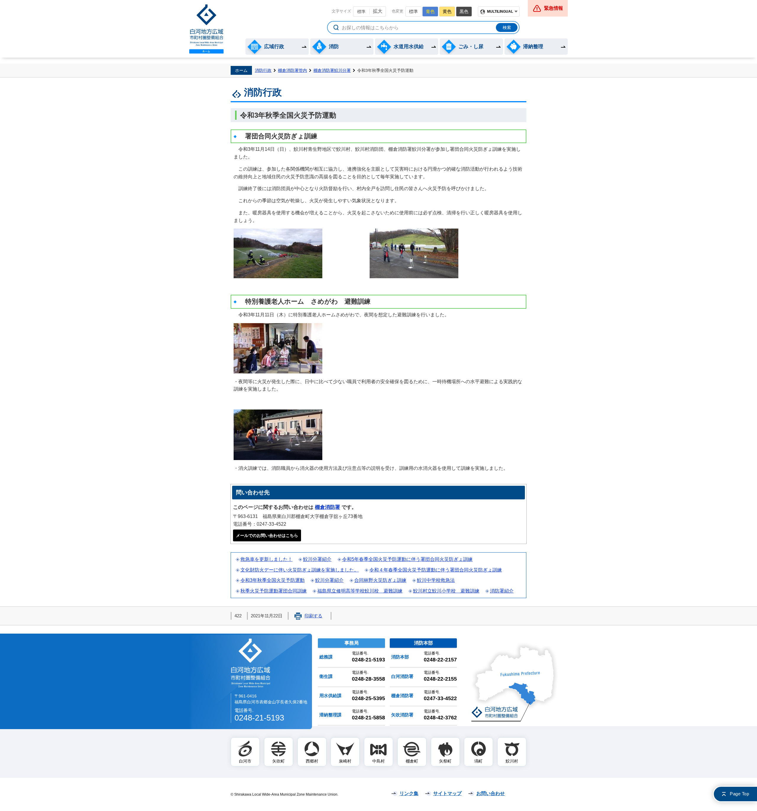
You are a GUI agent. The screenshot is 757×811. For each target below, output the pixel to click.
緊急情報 (553, 8)
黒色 (464, 11)
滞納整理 (533, 46)
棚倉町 (412, 761)
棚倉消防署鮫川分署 (332, 70)
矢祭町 (445, 761)
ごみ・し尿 (470, 46)
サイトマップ (447, 793)
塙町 (478, 761)
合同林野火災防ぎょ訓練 (380, 580)
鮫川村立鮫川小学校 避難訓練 (446, 590)
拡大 (377, 11)
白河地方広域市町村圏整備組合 (251, 662)
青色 (430, 11)
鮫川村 (512, 761)
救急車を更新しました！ (266, 559)
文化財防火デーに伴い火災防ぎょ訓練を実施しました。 (299, 569)
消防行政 (263, 70)
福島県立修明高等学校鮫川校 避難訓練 (359, 590)
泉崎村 (345, 761)
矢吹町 (278, 761)
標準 (361, 11)
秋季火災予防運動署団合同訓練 (273, 590)
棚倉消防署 (327, 507)
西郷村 (312, 761)
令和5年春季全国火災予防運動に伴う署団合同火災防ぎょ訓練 (407, 559)
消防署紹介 (502, 590)
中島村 (378, 761)
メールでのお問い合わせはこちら (267, 535)
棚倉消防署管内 (292, 70)
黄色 (447, 11)
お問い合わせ (490, 793)
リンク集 (408, 793)
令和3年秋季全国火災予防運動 (272, 580)
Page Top (739, 793)
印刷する (313, 615)
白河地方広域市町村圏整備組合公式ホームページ (206, 29)
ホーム (241, 70)
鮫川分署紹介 (317, 559)
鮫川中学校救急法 (436, 580)
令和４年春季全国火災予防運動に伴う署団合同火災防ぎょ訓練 (435, 569)
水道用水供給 (409, 46)
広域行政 (274, 46)
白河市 (245, 761)
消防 (334, 46)
